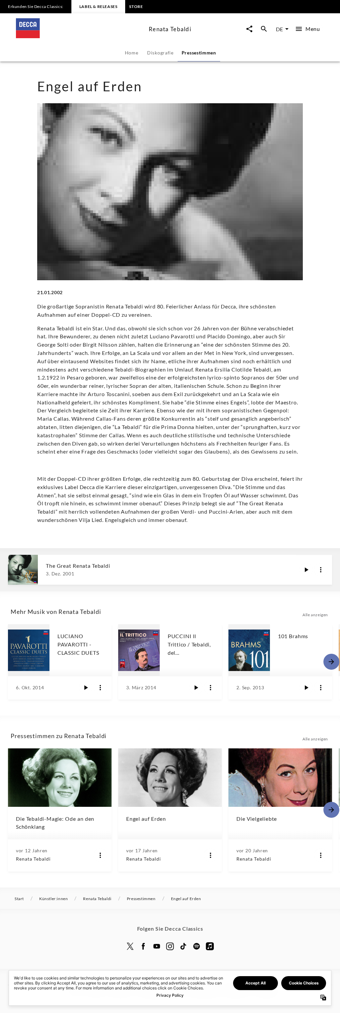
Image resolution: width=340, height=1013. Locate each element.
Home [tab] (131, 52)
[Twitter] (130, 946)
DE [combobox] (279, 29)
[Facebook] (143, 946)
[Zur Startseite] (79, 36)
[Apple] (209, 946)
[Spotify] (196, 946)
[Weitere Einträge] (331, 662)
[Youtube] (156, 946)
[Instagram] (170, 946)
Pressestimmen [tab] (199, 52)
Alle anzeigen (315, 614)
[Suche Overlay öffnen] (264, 29)
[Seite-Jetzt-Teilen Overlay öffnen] (249, 29)
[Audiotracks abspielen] (306, 569)
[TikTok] (183, 946)
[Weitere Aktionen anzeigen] (320, 569)
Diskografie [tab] (160, 52)
